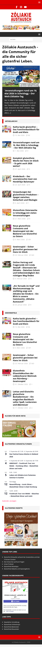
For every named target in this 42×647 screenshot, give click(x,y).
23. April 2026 (20, 185)
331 (29, 239)
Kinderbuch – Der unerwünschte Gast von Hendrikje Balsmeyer (25, 179)
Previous (5, 91)
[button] (38, 2)
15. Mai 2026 (20, 135)
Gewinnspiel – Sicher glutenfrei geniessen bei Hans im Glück (25, 249)
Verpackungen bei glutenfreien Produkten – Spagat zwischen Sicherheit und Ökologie (25, 196)
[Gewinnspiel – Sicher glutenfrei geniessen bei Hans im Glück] (6, 248)
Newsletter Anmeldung (11, 622)
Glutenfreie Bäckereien (11, 627)
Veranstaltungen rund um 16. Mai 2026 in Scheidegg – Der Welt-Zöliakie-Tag (20, 93)
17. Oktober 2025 (21, 408)
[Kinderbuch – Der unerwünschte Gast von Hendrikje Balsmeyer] (6, 178)
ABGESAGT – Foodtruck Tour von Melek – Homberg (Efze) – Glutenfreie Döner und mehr (23, 465)
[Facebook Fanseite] (17, 7)
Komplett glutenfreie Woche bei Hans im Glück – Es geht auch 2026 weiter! (26, 162)
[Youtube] (25, 7)
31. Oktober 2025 (21, 384)
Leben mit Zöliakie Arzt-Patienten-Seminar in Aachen (22, 476)
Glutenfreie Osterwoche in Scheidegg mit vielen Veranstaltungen (25, 213)
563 (32, 255)
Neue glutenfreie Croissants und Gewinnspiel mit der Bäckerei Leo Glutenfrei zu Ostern (25, 231)
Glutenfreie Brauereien (11, 629)
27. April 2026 (20, 169)
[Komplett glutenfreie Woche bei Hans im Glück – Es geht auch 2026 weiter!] (6, 160)
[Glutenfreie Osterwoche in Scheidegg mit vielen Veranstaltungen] (6, 212)
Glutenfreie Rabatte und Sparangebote (17, 569)
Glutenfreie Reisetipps (11, 566)
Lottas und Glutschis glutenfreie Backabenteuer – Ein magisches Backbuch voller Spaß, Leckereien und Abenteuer (25, 398)
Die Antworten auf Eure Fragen (14, 562)
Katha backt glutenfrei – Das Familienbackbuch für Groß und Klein (26, 130)
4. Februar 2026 (21, 279)
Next (37, 91)
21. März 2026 (20, 219)
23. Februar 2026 (21, 255)
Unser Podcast (9, 564)
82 (29, 135)
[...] (9, 113)
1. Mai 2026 (19, 151)
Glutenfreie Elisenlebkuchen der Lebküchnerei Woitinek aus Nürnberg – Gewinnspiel (25, 376)
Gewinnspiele (11, 313)
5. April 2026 (19, 203)
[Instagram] (21, 7)
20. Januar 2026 (21, 305)
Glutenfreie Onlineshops (12, 624)
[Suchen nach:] (21, 39)
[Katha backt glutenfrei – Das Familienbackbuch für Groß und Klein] (6, 129)
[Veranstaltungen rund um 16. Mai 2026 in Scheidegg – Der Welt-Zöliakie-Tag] (21, 76)
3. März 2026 (20, 239)
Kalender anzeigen (9, 501)
